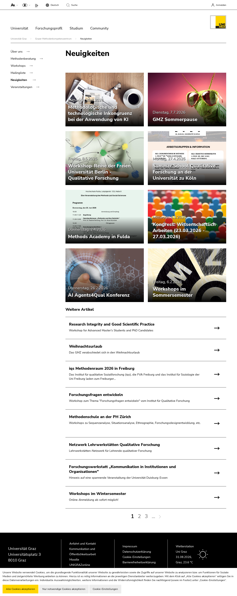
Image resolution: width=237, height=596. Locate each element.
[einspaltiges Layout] (37, 5)
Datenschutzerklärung (137, 552)
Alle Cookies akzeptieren (20, 589)
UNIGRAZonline (79, 565)
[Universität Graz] (218, 22)
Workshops (18, 66)
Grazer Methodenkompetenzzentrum (53, 38)
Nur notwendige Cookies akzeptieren (63, 589)
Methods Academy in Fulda (99, 236)
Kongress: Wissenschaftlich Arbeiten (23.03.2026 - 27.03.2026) (184, 230)
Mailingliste (18, 73)
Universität (19, 28)
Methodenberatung (24, 59)
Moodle (74, 560)
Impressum (130, 546)
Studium (76, 28)
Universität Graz (19, 38)
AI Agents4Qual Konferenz (98, 295)
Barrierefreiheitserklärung (139, 562)
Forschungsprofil (48, 28)
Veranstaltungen (22, 87)
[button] (14, 5)
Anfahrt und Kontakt (82, 544)
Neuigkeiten (19, 80)
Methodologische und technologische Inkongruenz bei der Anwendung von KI (100, 113)
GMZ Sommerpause (175, 119)
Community (99, 28)
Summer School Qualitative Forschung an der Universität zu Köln (184, 172)
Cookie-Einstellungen (136, 557)
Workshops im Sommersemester (173, 292)
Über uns (17, 52)
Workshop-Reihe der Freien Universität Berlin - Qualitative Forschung (99, 172)
